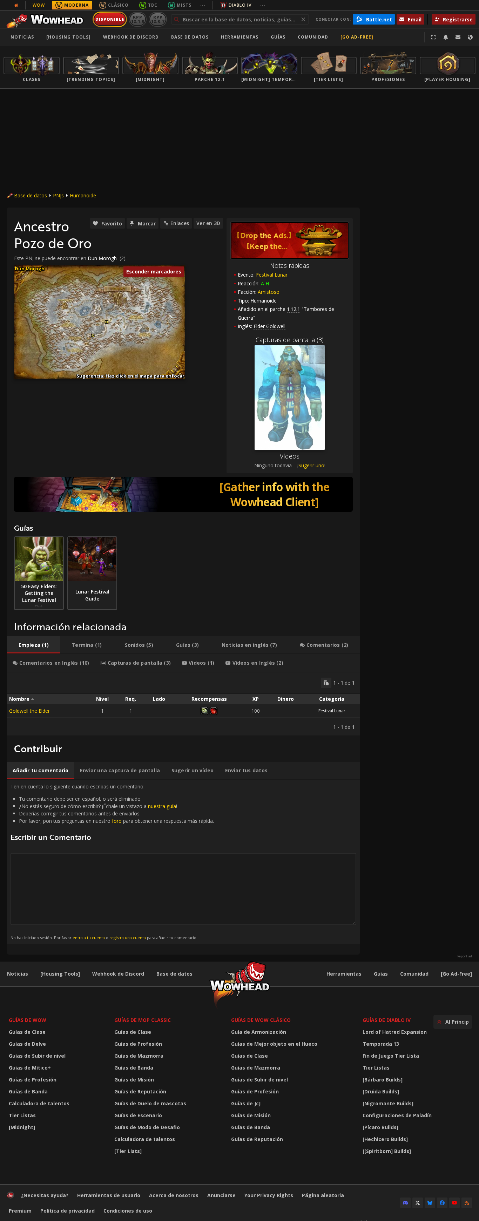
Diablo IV (240, 5)
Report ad (464, 956)
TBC (152, 5)
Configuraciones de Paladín (397, 1115)
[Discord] (405, 1203)
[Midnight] (22, 1127)
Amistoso (268, 292)
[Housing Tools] (60, 973)
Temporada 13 (381, 1043)
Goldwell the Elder (29, 710)
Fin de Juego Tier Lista (391, 1055)
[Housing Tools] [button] (68, 37)
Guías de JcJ (246, 1103)
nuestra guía (162, 806)
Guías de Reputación (140, 1091)
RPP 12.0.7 (157, 19)
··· (202, 5)
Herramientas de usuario (108, 1195)
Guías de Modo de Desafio (147, 1127)
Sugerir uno (311, 465)
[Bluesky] (430, 1203)
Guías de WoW (27, 1020)
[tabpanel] (183, 703)
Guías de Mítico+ (30, 1067)
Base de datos (190, 37)
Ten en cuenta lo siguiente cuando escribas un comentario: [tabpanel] (112, 861)
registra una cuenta (127, 937)
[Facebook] (442, 1203)
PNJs (58, 195)
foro (117, 821)
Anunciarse (221, 1195)
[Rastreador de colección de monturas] (183, 494)
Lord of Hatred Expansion (395, 1032)
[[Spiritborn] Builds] (387, 1151)
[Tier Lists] (128, 1151)
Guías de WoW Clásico (261, 1020)
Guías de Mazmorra (138, 1055)
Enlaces (179, 223)
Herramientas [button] (239, 37)
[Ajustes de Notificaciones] (445, 37)
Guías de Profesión (32, 1079)
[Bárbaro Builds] (383, 1079)
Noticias (22, 37)
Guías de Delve (27, 1043)
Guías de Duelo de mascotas (150, 1103)
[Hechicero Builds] (385, 1139)
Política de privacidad (67, 1210)
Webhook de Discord (131, 37)
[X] (417, 1203)
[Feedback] (458, 37)
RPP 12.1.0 (137, 19)
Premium (20, 1210)
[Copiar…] (326, 683)
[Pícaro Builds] (380, 1127)
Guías (278, 37)
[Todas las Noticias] (16, 5)
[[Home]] (47, 19)
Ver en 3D (208, 223)
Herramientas (344, 973)
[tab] (33, 645)
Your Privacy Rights (268, 1195)
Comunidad (313, 37)
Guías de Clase (27, 1032)
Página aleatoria (323, 1195)
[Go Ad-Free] (356, 37)
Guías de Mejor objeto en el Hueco (274, 1043)
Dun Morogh (102, 258)
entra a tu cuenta (89, 937)
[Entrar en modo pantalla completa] (433, 37)
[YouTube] (454, 1203)
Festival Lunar (272, 274)
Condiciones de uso (127, 1210)
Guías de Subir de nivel (37, 1055)
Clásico (118, 5)
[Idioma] (470, 37)
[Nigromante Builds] (388, 1103)
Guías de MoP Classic (142, 1020)
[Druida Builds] (381, 1091)
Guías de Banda (28, 1091)
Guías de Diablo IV (387, 1020)
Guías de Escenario (138, 1115)
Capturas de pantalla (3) (290, 339)
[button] (93, 336)
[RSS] (466, 1203)
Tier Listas (22, 1115)
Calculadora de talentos (39, 1103)
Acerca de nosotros (173, 1195)
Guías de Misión (134, 1079)
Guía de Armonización (258, 1032)
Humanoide (83, 195)
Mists (184, 5)
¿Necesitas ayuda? (44, 1195)
